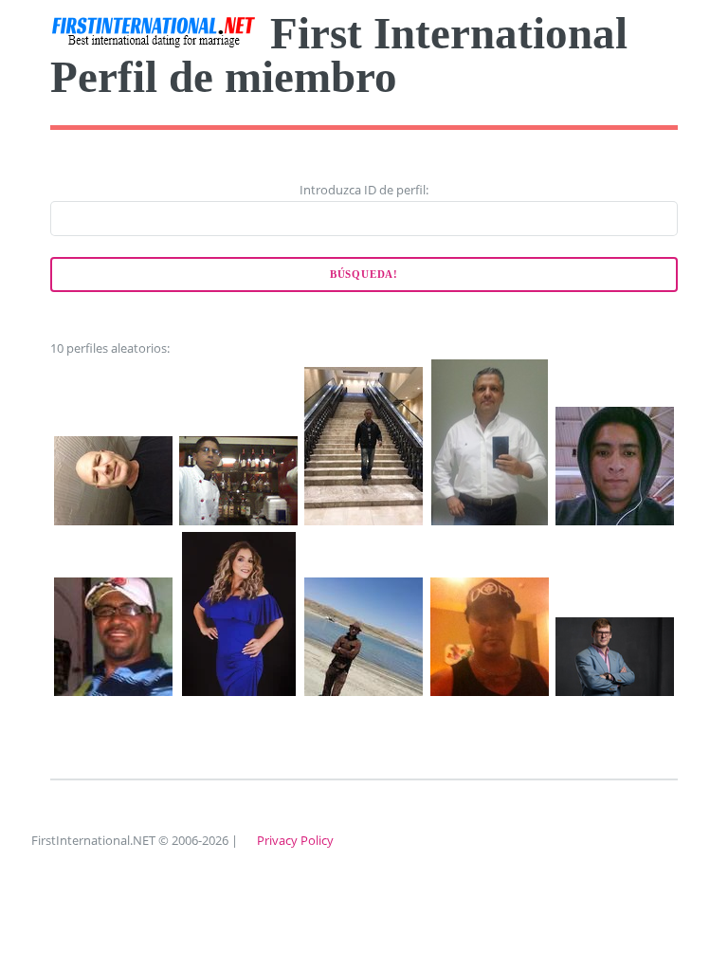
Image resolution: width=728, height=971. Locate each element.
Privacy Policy (295, 840)
